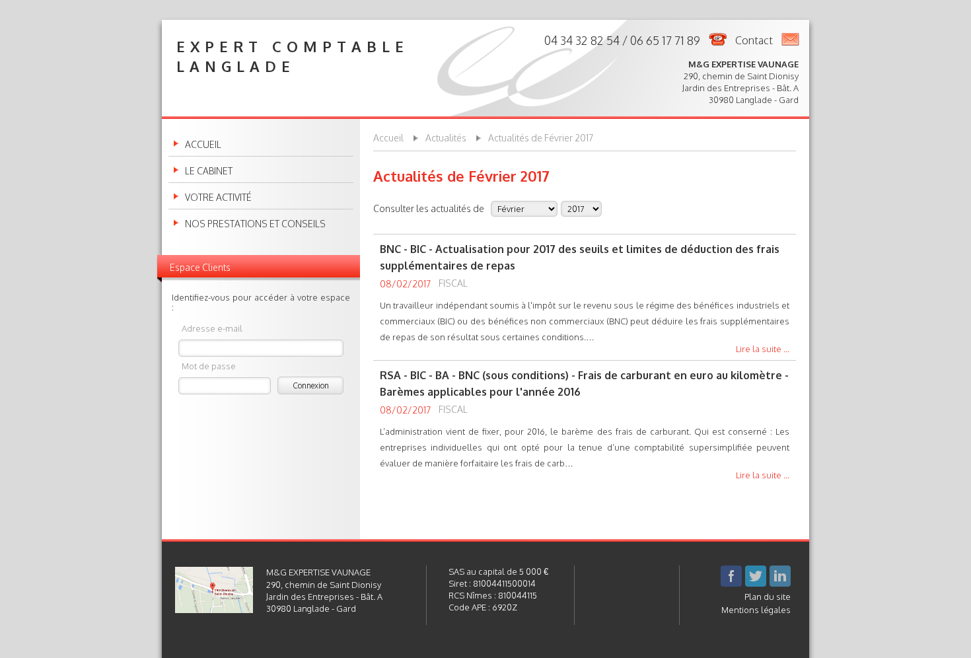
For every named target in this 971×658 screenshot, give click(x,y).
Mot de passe (209, 366)
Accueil (203, 144)
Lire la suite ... (762, 349)
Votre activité (218, 197)
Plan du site (767, 596)
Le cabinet (209, 171)
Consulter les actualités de (428, 208)
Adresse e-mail (212, 328)
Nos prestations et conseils (255, 224)
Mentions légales (756, 609)
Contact (754, 40)
